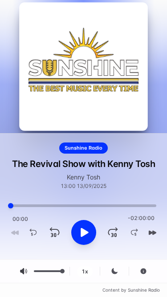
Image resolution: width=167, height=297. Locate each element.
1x (84, 271)
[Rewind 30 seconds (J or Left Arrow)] (54, 232)
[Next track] (152, 232)
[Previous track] (15, 232)
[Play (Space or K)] (83, 232)
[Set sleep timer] (114, 271)
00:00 (20, 219)
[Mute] (23, 271)
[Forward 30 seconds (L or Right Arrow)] (113, 232)
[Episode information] (143, 271)
